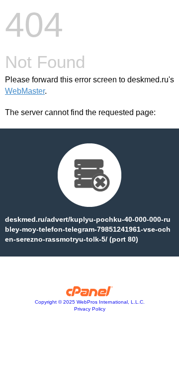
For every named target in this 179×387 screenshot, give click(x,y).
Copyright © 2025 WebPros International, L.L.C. (90, 302)
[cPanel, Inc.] (89, 294)
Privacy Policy (89, 309)
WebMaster (25, 91)
